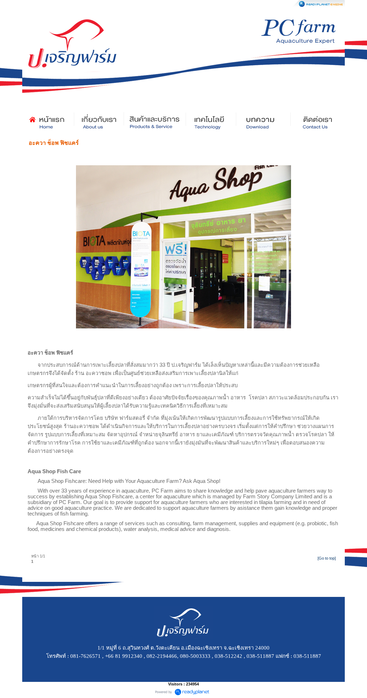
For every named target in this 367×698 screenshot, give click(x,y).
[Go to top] (327, 558)
